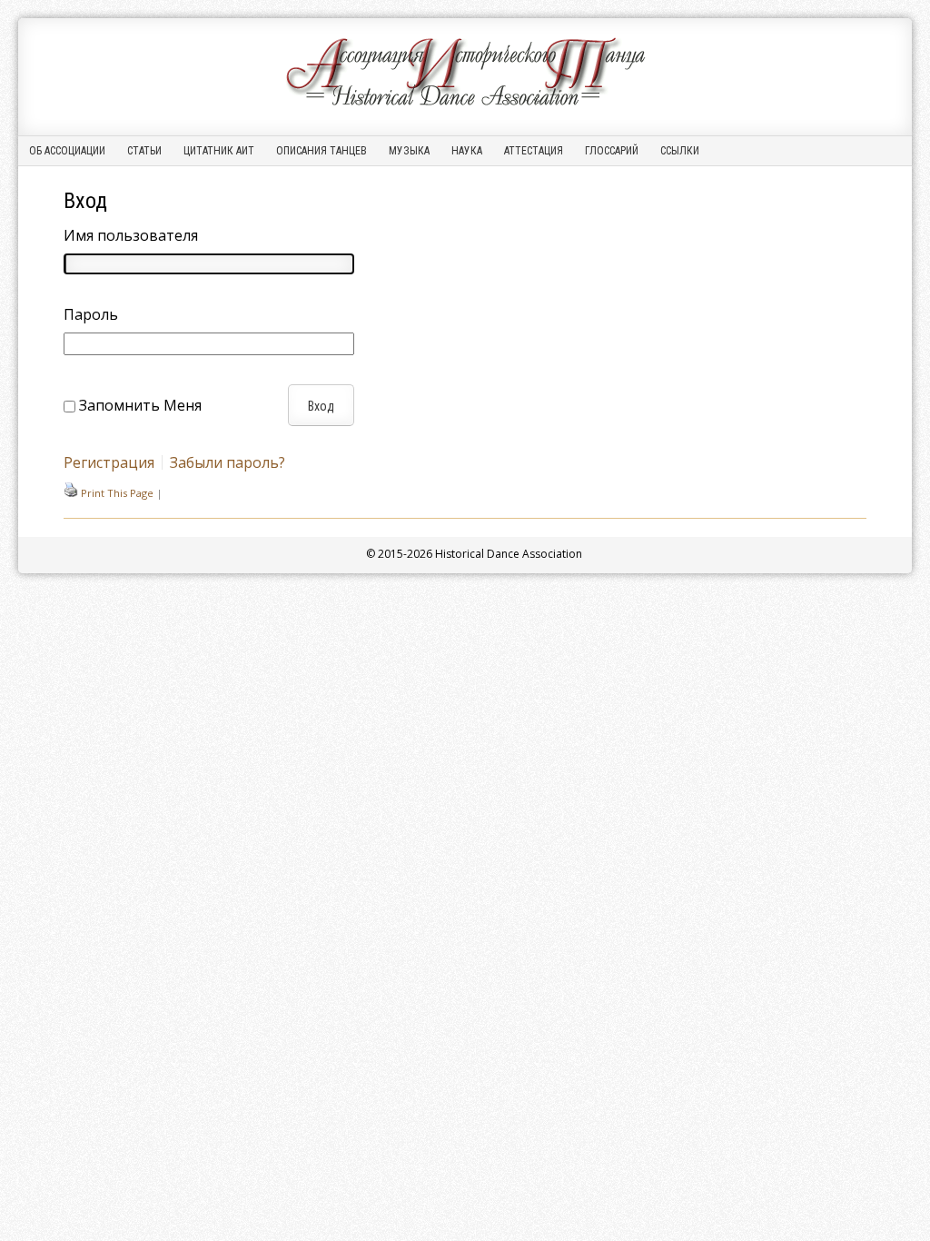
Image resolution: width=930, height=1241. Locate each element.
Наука (466, 150)
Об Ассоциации (67, 150)
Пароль (91, 314)
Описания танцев (321, 150)
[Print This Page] (71, 493)
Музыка (409, 150)
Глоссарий (611, 150)
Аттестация (533, 150)
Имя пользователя (131, 235)
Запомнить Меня (140, 405)
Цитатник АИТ (218, 150)
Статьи (144, 150)
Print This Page (117, 493)
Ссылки (679, 150)
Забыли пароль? (227, 462)
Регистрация (109, 462)
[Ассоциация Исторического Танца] (465, 105)
